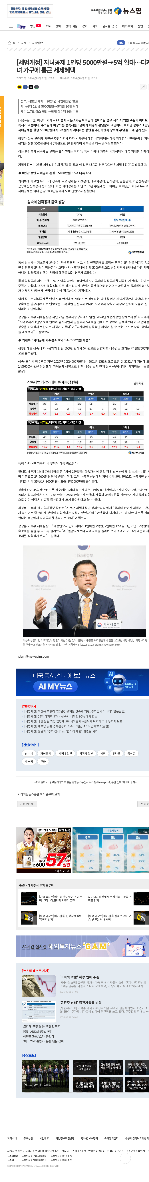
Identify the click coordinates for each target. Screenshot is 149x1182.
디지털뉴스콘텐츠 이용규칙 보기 (40, 794)
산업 (140, 26)
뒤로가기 (28, 804)
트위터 (31, 87)
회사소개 (12, 1138)
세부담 (29, 761)
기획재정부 (86, 753)
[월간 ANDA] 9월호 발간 (38, 1031)
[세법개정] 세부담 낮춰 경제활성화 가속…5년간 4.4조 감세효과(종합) (66, 726)
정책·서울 (71, 26)
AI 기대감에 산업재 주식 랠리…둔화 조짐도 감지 (109, 898)
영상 (33, 26)
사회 (95, 26)
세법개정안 (65, 753)
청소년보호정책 (89, 1138)
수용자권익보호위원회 (137, 1138)
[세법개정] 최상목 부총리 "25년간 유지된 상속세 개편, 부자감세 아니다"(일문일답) (74, 711)
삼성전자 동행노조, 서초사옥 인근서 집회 (111, 1067)
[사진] (39, 985)
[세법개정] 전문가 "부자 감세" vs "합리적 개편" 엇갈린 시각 (61, 731)
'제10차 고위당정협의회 (37, 1084)
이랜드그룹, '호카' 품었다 (38, 1036)
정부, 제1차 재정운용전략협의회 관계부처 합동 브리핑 (137, 1085)
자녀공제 (45, 753)
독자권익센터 (111, 1138)
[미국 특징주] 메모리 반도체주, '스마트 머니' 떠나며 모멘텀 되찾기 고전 (60, 898)
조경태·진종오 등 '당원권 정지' (42, 1026)
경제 (85, 26)
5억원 (116, 753)
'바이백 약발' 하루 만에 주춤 (79, 977)
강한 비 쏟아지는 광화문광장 (85, 1067)
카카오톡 (19, 87)
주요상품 (28, 1138)
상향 (103, 753)
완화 (43, 761)
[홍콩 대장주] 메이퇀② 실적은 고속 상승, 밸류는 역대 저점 (109, 917)
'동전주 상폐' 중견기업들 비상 (81, 1003)
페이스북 (25, 87)
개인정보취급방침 (65, 1138)
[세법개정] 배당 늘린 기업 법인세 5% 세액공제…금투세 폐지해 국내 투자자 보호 (73, 721)
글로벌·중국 (109, 26)
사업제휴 (44, 1138)
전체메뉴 (11, 26)
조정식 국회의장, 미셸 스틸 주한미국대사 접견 (137, 1067)
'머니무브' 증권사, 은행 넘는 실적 (43, 1041)
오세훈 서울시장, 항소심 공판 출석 (85, 1084)
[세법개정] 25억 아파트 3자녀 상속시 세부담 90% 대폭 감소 (60, 716)
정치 (58, 26)
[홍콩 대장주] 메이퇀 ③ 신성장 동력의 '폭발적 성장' (60, 917)
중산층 (131, 753)
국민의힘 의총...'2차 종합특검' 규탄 (110, 1084)
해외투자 (127, 26)
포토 (48, 26)
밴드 (36, 87)
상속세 (29, 753)
